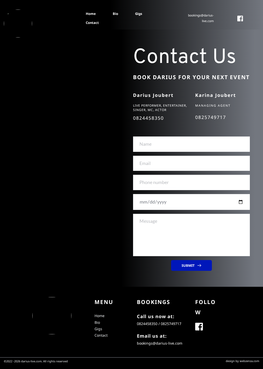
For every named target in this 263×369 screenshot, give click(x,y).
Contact (101, 335)
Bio (97, 322)
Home (100, 315)
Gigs (98, 328)
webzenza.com (249, 361)
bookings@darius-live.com (159, 343)
